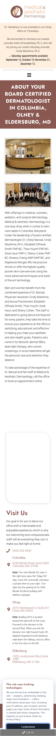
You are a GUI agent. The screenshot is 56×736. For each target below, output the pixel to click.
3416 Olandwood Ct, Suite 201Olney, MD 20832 (30, 609)
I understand (28, 727)
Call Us (30, 732)
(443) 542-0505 (21, 550)
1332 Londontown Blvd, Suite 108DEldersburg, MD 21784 (30, 659)
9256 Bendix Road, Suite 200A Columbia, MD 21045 (30, 564)
